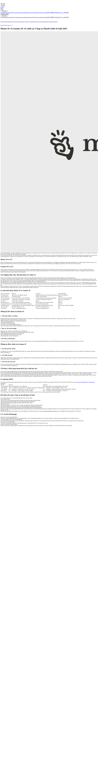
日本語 (57, 12)
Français (22, 12)
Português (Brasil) (31, 12)
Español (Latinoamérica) (16, 12)
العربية (63, 12)
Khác (2, 25)
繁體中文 (53, 12)
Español (9, 12)
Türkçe (45, 12)
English (5, 12)
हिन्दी (68, 12)
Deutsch (2, 12)
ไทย (66, 12)
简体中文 (49, 12)
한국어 (60, 12)
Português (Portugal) (39, 12)
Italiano (26, 12)
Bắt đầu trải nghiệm (5, 14)
